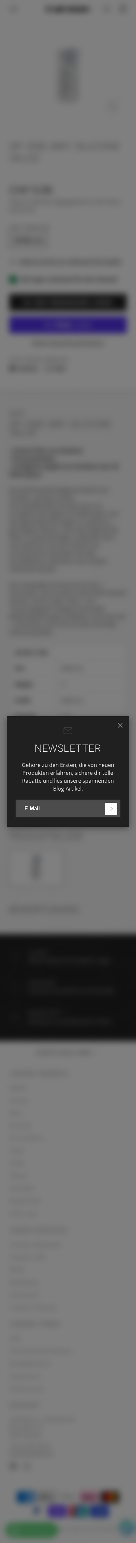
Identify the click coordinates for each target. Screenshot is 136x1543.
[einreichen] (111, 809)
